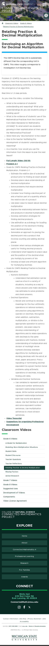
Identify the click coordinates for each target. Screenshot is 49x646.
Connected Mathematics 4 (24, 549)
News (9, 16)
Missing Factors (11, 472)
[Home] (2, 23)
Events (9, 18)
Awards (24, 577)
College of (18, 512)
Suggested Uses (10, 489)
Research (24, 563)
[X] (29, 607)
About (24, 543)
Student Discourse (13, 455)
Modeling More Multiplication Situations (21, 447)
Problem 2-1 (12, 164)
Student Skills (11, 451)
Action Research (12, 476)
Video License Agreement (15, 501)
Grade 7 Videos (10, 480)
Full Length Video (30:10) (18, 161)
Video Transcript (14, 418)
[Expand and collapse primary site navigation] (44, 4)
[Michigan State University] (24, 638)
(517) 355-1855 (13, 626)
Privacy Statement (34, 619)
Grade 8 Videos (10, 484)
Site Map (23, 619)
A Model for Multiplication (16, 443)
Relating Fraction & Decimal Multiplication (22, 468)
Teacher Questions (13, 459)
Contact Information (10, 619)
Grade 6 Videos (10, 439)
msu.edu (24, 626)
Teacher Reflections (13, 464)
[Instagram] (19, 607)
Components (9, 497)
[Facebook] (24, 607)
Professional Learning (24, 556)
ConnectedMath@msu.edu (24, 602)
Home (24, 536)
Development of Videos (14, 493)
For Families (24, 570)
